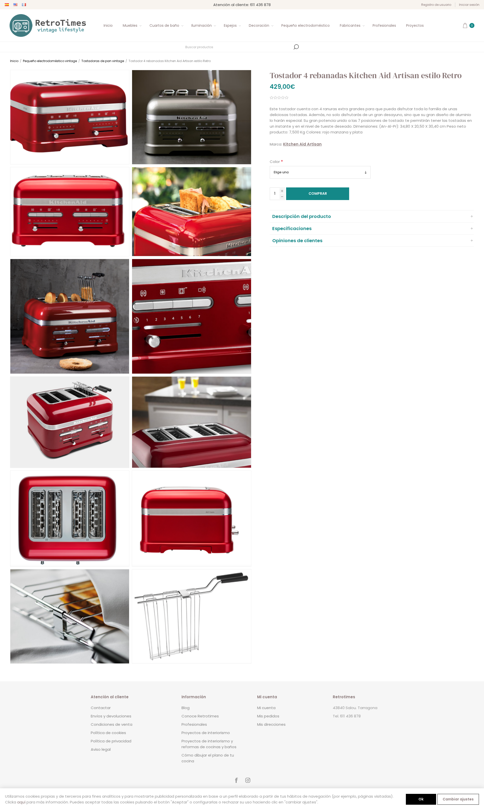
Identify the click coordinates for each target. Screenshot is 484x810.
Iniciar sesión (469, 5)
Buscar (296, 47)
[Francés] (24, 5)
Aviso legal (101, 749)
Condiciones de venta (111, 724)
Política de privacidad (111, 741)
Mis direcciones (271, 724)
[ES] (7, 5)
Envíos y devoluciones (111, 716)
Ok (421, 799)
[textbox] (238, 47)
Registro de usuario (436, 5)
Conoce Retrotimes (200, 716)
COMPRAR (318, 193)
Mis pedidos (268, 716)
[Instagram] (248, 780)
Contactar (101, 707)
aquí (21, 802)
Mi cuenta (266, 707)
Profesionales (194, 724)
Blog (186, 707)
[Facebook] (236, 780)
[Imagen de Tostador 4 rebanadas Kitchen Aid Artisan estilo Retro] (69, 117)
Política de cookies (108, 732)
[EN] (15, 5)
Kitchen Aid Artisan (302, 144)
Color (275, 161)
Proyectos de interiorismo (206, 732)
